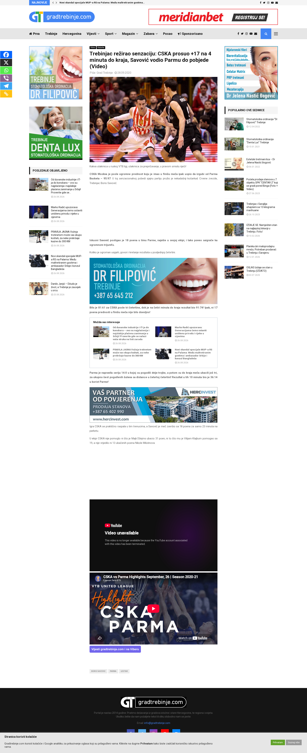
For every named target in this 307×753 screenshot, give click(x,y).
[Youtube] (252, 34)
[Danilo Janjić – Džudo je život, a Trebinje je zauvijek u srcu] (38, 288)
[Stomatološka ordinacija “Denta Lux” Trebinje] (234, 144)
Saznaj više (294, 742)
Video (92, 47)
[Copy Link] (6, 94)
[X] (6, 62)
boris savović (98, 671)
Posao (168, 34)
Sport (109, 34)
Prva (36, 34)
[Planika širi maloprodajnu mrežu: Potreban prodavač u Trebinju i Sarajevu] (234, 251)
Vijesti (91, 34)
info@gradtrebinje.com (157, 723)
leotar (124, 671)
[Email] (256, 34)
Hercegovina (72, 34)
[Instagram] (247, 34)
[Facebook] (239, 34)
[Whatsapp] (6, 70)
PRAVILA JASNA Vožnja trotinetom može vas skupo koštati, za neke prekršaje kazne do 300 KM (132, 352)
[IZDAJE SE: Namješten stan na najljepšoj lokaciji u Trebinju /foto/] (234, 229)
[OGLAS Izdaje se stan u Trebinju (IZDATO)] (234, 272)
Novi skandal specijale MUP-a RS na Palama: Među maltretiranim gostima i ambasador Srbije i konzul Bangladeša (193, 354)
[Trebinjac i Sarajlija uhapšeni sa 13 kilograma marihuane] (234, 208)
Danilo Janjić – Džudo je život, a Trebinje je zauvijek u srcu (66, 287)
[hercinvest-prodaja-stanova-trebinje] (153, 421)
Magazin (128, 34)
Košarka (101, 47)
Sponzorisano (192, 34)
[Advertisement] (153, 213)
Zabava (149, 34)
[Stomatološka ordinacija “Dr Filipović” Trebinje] (234, 124)
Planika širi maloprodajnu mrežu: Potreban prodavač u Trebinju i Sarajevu (261, 249)
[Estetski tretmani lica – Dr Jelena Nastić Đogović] (234, 164)
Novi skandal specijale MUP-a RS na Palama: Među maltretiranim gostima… (102, 2)
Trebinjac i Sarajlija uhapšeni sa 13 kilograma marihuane (260, 207)
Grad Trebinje (105, 72)
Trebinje (51, 34)
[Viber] (6, 78)
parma (113, 671)
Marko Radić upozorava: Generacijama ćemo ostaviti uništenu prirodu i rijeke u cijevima (191, 332)
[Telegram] (6, 86)
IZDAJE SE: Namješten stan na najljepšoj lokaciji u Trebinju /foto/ (261, 228)
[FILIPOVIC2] (153, 303)
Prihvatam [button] (278, 742)
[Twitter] (243, 34)
